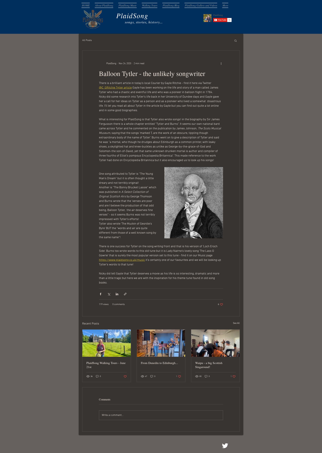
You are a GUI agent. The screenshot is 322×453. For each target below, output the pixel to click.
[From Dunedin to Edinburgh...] (161, 343)
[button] (235, 40)
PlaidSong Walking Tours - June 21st (106, 365)
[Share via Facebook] (100, 294)
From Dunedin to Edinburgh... (159, 363)
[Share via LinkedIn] (117, 294)
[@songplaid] (225, 445)
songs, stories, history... (125, 22)
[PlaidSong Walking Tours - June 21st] (106, 343)
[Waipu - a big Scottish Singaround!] (215, 343)
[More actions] (221, 63)
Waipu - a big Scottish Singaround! (208, 365)
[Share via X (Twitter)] (108, 294)
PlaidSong (118, 15)
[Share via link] (125, 294)
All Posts (87, 40)
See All (236, 323)
